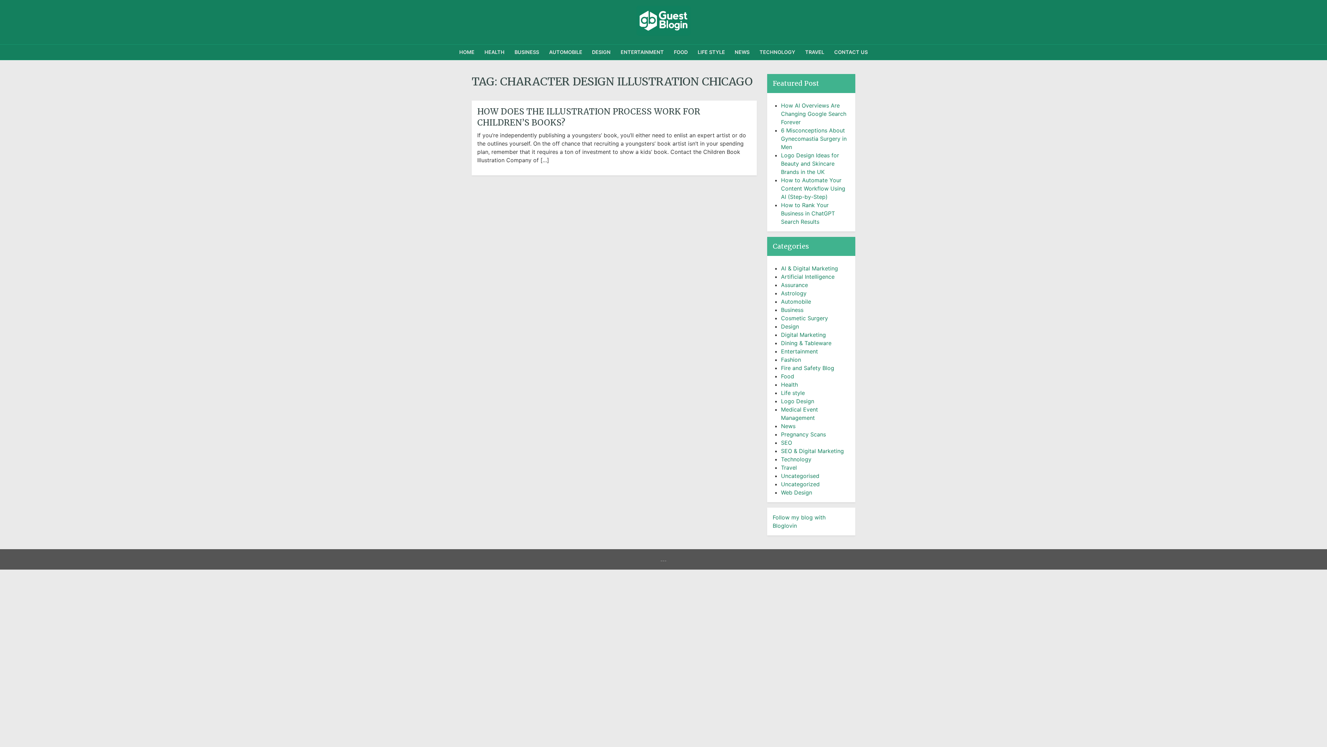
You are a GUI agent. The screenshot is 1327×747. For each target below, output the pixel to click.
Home (466, 52)
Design (601, 52)
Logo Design (797, 401)
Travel (814, 52)
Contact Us (851, 52)
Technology (777, 52)
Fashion (791, 359)
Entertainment (642, 52)
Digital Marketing (803, 334)
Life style (711, 52)
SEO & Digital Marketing (812, 451)
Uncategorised (800, 475)
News (742, 52)
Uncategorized (800, 484)
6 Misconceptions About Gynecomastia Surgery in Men (814, 138)
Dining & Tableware (806, 343)
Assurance (794, 285)
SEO (786, 442)
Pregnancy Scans (803, 434)
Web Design (796, 492)
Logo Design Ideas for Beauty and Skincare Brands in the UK (810, 163)
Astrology (794, 293)
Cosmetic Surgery (804, 318)
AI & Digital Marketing (809, 268)
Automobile (565, 52)
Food (681, 52)
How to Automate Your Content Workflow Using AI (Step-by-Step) (813, 188)
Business (527, 52)
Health (494, 52)
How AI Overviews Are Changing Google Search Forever (813, 114)
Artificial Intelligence (808, 276)
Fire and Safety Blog (807, 368)
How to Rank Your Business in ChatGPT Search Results (808, 213)
